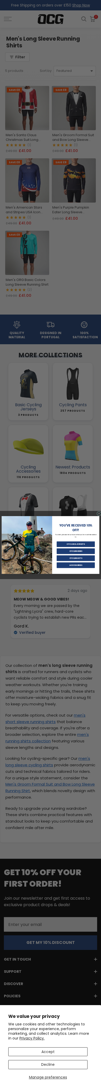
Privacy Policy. (32, 1038)
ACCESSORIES (75, 565)
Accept (48, 1051)
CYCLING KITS (75, 558)
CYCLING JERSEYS (76, 544)
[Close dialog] (99, 514)
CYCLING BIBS (75, 551)
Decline (48, 1064)
